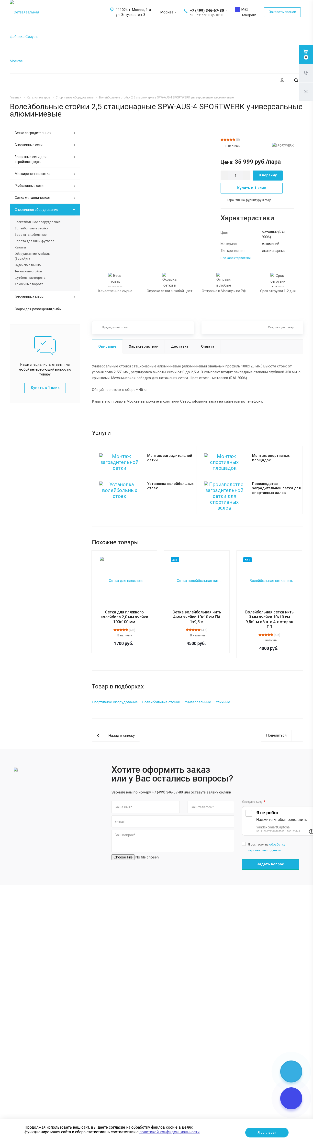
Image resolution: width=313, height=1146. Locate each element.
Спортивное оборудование (36, 210)
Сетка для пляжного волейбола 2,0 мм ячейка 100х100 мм (124, 617)
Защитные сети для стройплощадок (30, 159)
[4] (230, 139)
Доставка (180, 346)
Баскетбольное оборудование (37, 222)
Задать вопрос (270, 864)
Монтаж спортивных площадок (271, 457)
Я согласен (266, 1133)
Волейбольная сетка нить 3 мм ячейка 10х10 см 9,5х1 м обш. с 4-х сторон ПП (269, 619)
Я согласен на (266, 847)
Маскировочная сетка (32, 174)
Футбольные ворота (30, 277)
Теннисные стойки (28, 271)
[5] (233, 139)
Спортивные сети (29, 145)
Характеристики (143, 346)
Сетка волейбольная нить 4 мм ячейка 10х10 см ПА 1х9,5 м (196, 617)
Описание (107, 346)
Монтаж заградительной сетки (169, 457)
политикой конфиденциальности (169, 1132)
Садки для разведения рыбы (38, 309)
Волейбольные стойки (31, 228)
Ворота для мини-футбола (34, 241)
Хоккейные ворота (29, 284)
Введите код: (253, 801)
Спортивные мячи (29, 297)
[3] (227, 139)
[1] (222, 139)
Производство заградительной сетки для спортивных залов (276, 488)
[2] (225, 139)
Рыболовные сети (29, 186)
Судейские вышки (28, 265)
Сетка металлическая (32, 198)
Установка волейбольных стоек (170, 486)
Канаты (20, 247)
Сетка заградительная (33, 133)
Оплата (207, 346)
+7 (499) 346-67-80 (207, 10)
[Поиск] (296, 80)
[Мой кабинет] (282, 80)
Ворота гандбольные (30, 234)
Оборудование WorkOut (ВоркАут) (32, 256)
